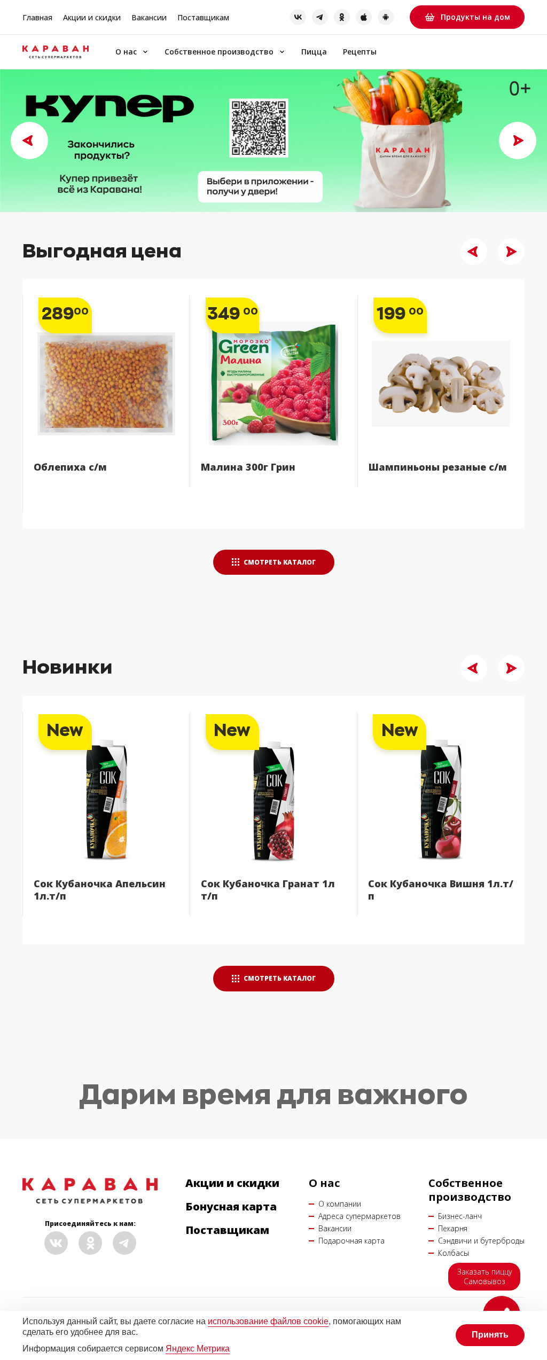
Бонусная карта (231, 1207)
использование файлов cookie (268, 1321)
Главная (37, 17)
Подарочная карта (351, 1241)
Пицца (314, 52)
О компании (339, 1204)
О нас (126, 52)
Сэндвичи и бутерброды (481, 1241)
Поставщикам (203, 17)
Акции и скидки (92, 17)
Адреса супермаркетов (359, 1216)
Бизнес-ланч (460, 1216)
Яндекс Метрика (198, 1348)
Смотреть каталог (279, 562)
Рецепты (360, 52)
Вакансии (149, 17)
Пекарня (452, 1228)
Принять (490, 1334)
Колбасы (453, 1253)
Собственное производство (219, 52)
